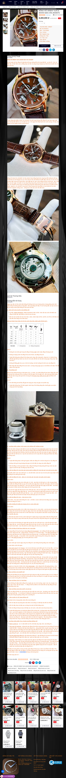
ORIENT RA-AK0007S (44, 666)
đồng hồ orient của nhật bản (26, 670)
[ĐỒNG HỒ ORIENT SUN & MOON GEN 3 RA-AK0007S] (57, 710)
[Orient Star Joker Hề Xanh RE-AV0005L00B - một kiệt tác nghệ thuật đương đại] (33, 686)
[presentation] (11, 28)
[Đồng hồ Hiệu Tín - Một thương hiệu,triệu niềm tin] (5, 2)
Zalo (3, 771)
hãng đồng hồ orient (12, 672)
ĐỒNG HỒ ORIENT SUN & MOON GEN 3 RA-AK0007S (26, 666)
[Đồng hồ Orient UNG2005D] (20, 734)
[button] (5, 14)
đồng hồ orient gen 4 (22, 668)
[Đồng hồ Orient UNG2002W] (8, 734)
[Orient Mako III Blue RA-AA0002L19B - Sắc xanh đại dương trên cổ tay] (20, 686)
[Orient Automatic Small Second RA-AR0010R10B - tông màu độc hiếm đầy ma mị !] (45, 686)
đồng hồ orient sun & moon (44, 668)
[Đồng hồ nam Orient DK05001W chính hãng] (45, 710)
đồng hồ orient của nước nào (40, 670)
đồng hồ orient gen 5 (12, 668)
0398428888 (22, 652)
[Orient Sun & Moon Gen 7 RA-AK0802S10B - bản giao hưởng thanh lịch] (57, 686)
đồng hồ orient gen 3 (32, 668)
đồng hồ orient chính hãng (13, 670)
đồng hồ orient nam (51, 670)
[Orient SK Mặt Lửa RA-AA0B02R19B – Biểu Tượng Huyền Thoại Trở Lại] (33, 710)
